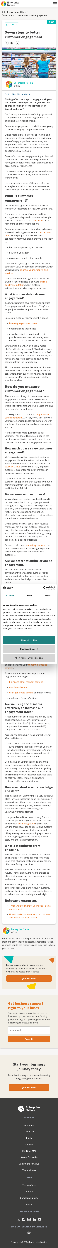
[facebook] (12, 43)
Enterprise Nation (23, 82)
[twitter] (7, 43)
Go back (14, 24)
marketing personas (36, 545)
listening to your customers (23, 323)
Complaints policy (29, 1197)
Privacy (29, 1191)
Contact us (29, 1131)
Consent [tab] (10, 595)
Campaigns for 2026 (29, 1163)
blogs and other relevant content (26, 681)
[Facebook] (23, 1219)
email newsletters (18, 687)
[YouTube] (39, 1219)
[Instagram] (29, 1219)
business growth (26, 823)
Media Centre (29, 1150)
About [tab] (48, 595)
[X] (18, 1219)
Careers (29, 1144)
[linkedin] (17, 43)
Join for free (29, 1087)
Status (29, 1204)
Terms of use (29, 1185)
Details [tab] (29, 595)
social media (37, 220)
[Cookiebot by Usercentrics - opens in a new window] (43, 588)
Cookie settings (27, 649)
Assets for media (29, 1157)
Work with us (29, 1170)
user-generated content (21, 692)
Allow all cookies (29, 640)
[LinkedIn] (34, 1219)
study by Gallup (12, 466)
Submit (29, 1039)
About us (29, 1125)
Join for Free (29, 978)
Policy (29, 1137)
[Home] (4, 12)
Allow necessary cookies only (29, 658)
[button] (55, 4)
